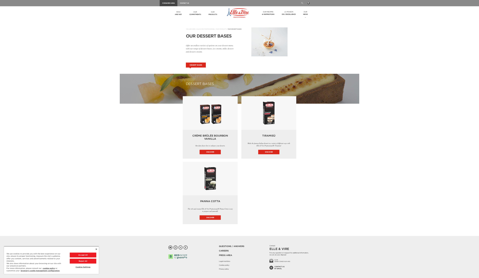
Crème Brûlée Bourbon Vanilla (210, 137)
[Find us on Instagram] (176, 247)
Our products (221, 29)
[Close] (96, 249)
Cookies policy (224, 265)
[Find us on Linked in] (180, 247)
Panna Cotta (210, 201)
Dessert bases (196, 65)
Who (178, 13)
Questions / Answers (231, 246)
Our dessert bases (235, 29)
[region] (51, 260)
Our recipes (268, 13)
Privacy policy (224, 269)
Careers (224, 251)
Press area (225, 255)
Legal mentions (224, 261)
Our (195, 13)
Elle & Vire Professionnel (205, 29)
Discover (210, 152)
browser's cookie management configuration (40, 271)
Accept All (83, 255)
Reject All (83, 261)
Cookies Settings (83, 267)
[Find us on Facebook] (186, 247)
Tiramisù (268, 135)
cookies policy (49, 268)
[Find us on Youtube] (170, 247)
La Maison (289, 13)
